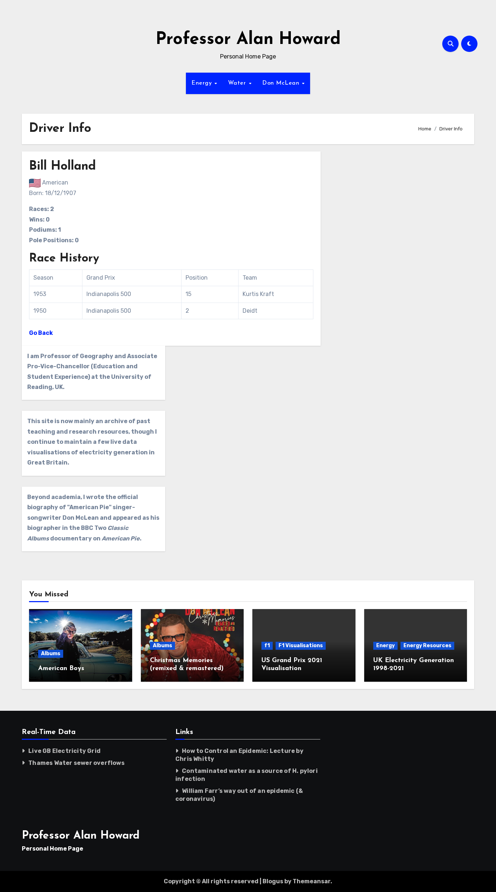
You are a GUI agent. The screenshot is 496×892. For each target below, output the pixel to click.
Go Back (41, 332)
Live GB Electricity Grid (64, 750)
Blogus (273, 881)
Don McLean (281, 83)
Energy (202, 83)
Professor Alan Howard (248, 39)
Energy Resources (427, 645)
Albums (50, 653)
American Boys (61, 668)
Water (238, 83)
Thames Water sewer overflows (76, 762)
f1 (267, 645)
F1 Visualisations (301, 645)
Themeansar (311, 881)
